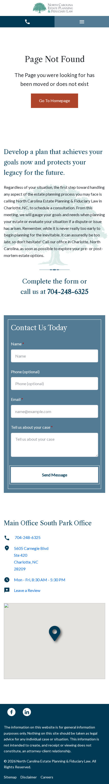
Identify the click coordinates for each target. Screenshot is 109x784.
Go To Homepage (54, 100)
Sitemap (10, 777)
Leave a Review (27, 590)
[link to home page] (53, 8)
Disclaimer (29, 777)
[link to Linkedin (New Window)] (27, 712)
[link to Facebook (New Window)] (11, 712)
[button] (82, 21)
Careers (47, 777)
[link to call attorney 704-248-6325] (27, 21)
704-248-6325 (27, 537)
